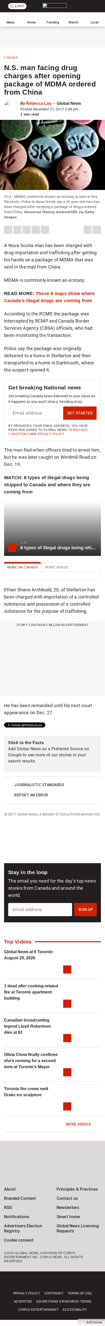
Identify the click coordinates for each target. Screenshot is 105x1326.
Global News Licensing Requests (78, 1228)
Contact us (67, 1198)
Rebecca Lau (38, 103)
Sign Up (85, 910)
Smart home (68, 1216)
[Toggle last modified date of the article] (81, 109)
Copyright (54, 1293)
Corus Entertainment (38, 1309)
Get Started (80, 413)
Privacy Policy (50, 434)
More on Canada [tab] (22, 567)
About (10, 1189)
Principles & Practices (77, 1189)
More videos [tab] (56, 567)
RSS (8, 1207)
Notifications (16, 1216)
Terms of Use (80, 1293)
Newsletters (68, 1207)
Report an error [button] (31, 795)
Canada (11, 57)
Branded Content (20, 1198)
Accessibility (74, 1309)
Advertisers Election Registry (23, 1228)
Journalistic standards (39, 785)
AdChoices (94, 1322)
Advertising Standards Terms (63, 1301)
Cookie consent (19, 1240)
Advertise (23, 1301)
